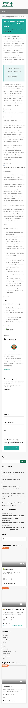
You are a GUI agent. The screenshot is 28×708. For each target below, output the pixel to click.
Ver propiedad (14, 563)
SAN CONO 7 (7, 687)
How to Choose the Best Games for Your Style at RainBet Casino (13, 474)
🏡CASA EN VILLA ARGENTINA (13, 609)
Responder (7, 369)
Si (3, 539)
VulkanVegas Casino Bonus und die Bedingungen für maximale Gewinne (11, 488)
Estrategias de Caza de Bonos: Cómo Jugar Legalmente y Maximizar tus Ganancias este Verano (13, 496)
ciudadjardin (5, 518)
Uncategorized (6, 656)
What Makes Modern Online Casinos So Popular (12, 481)
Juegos (7, 335)
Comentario (7, 389)
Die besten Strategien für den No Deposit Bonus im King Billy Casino (13, 504)
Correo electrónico (9, 422)
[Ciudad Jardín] (7, 7)
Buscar (4, 457)
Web (5, 430)
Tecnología (5, 649)
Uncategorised (6, 653)
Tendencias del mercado (9, 651)
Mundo (4, 646)
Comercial (5, 637)
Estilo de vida (6, 639)
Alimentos (18, 30)
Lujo (4, 644)
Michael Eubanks (13, 352)
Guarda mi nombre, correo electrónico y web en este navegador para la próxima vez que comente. (14, 441)
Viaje (4, 658)
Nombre (6, 414)
